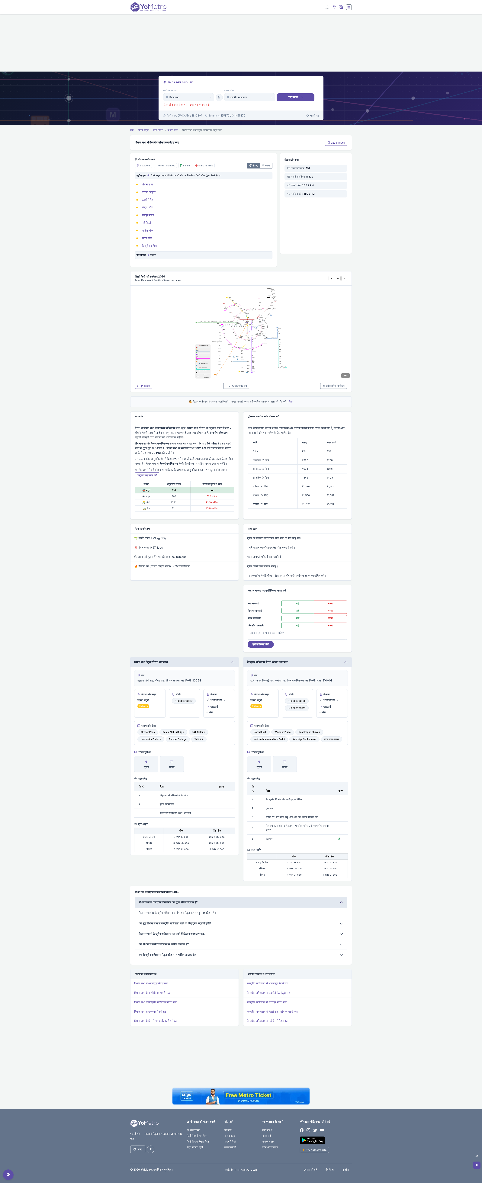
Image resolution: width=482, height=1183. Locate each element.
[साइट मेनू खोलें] (349, 7)
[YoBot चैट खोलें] (8, 1174)
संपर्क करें (266, 1135)
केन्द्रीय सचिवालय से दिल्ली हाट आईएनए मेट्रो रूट (272, 1011)
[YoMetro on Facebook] (302, 1130)
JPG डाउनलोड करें (238, 385)
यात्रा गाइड (229, 1135)
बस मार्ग (227, 1130)
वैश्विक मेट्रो (230, 1147)
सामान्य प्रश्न (268, 1141)
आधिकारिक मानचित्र (335, 385)
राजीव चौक (147, 230)
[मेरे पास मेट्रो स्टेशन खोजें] (333, 7)
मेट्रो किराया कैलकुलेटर (198, 1141)
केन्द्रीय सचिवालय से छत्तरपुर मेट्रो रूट (267, 1002)
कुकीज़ (345, 1169)
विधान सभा (147, 184)
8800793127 (185, 700)
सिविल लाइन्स (149, 192)
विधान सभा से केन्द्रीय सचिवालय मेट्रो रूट (155, 1002)
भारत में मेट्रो (230, 1141)
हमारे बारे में (267, 1130)
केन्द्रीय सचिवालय (151, 246)
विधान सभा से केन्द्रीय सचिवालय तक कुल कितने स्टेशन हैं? (168, 902)
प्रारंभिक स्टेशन (170, 90)
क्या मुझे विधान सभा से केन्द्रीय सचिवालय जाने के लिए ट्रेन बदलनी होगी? (175, 923)
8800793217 (298, 708)
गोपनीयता (329, 1169)
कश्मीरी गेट (147, 200)
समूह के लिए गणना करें (147, 475)
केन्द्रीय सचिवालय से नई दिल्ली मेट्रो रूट (267, 1021)
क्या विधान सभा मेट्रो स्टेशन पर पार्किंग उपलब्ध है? (164, 944)
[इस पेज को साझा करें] (476, 1156)
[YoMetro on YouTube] (322, 1130)
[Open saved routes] (476, 1165)
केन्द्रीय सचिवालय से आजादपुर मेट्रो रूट (267, 983)
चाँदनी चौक (147, 207)
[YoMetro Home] (148, 7)
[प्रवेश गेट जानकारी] (148, 175)
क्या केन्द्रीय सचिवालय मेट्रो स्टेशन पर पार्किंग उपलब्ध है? (167, 955)
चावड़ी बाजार (148, 215)
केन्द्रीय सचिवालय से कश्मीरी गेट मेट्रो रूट (268, 993)
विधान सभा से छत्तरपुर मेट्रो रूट (150, 1011)
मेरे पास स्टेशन (193, 1130)
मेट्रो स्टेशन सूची (195, 1147)
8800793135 (298, 700)
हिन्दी (140, 1149)
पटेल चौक (147, 238)
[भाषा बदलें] (340, 7)
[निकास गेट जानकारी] (148, 254)
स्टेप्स (267, 165)
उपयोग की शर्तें (310, 1169)
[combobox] (188, 97)
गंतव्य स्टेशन (229, 90)
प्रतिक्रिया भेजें (260, 644)
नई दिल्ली (146, 223)
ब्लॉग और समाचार (270, 1147)
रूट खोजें (293, 97)
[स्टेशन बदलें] (219, 97)
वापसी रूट (314, 115)
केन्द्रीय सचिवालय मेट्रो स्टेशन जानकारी (267, 662)
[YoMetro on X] (315, 1130)
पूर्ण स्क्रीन (145, 385)
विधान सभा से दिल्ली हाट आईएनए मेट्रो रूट (156, 1021)
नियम (291, 401)
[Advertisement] (241, 45)
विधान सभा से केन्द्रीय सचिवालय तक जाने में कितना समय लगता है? (172, 934)
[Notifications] (327, 7)
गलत (330, 603)
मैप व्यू (254, 165)
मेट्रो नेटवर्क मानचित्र (197, 1135)
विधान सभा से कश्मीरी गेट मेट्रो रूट (152, 993)
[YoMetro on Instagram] (308, 1130)
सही (297, 603)
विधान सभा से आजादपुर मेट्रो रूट (151, 983)
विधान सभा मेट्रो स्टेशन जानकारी (151, 662)
